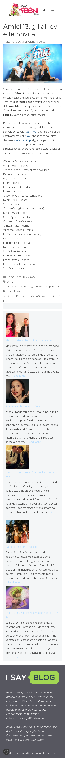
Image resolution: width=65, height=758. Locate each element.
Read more (19, 376)
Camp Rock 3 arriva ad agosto (23, 546)
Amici (28, 136)
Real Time (30, 131)
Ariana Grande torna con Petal (23, 406)
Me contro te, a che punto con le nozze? (29, 340)
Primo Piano (14, 277)
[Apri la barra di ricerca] (43, 10)
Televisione (29, 277)
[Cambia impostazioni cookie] (6, 752)
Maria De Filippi (22, 140)
